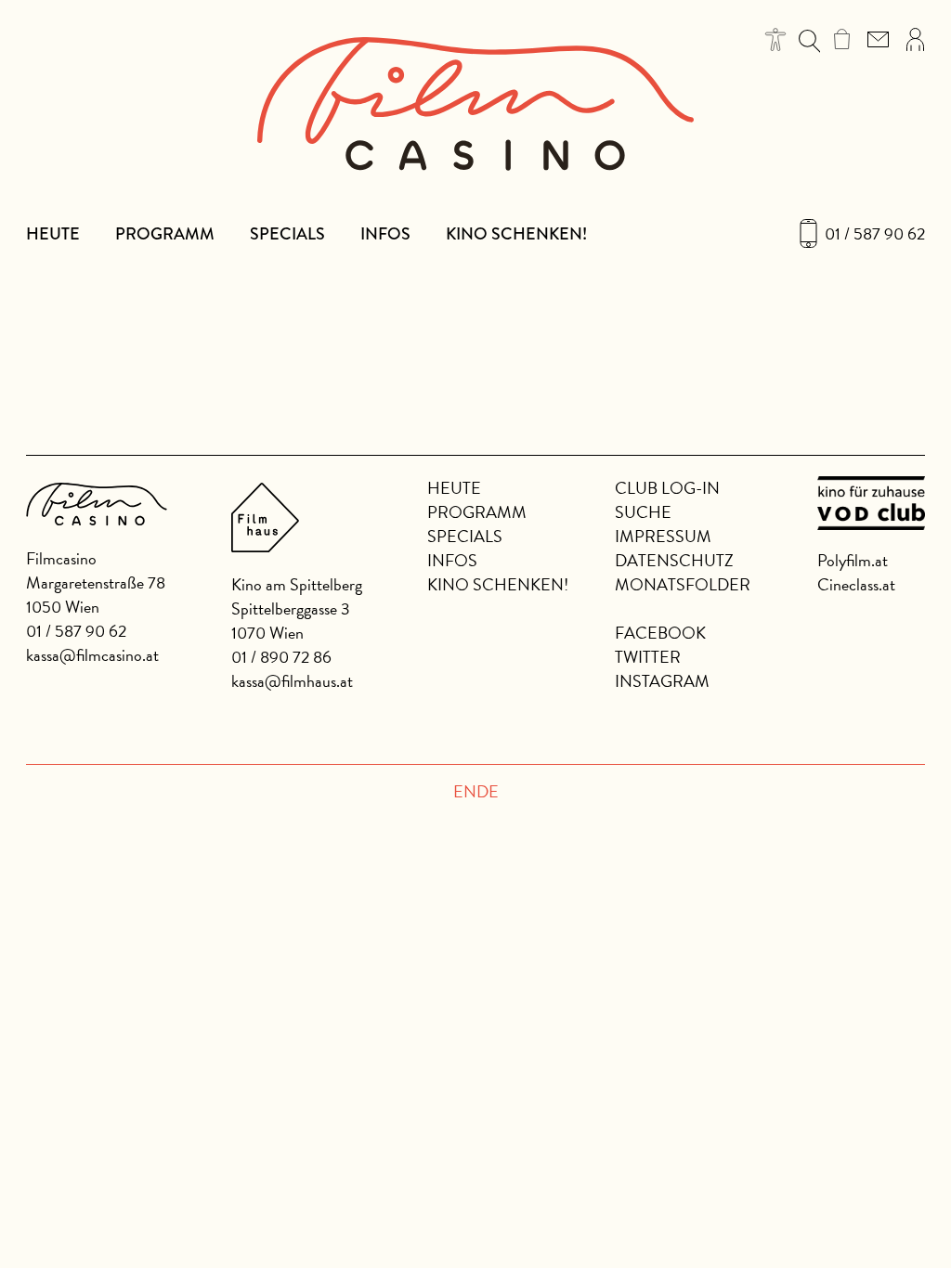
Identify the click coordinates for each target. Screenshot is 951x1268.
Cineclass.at (856, 584)
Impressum (663, 536)
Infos (385, 234)
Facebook (660, 632)
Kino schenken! (516, 234)
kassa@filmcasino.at (92, 654)
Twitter (648, 656)
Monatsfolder (682, 584)
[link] (842, 39)
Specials (287, 234)
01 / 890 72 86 (281, 656)
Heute (53, 234)
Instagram (662, 680)
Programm (165, 234)
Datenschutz (674, 560)
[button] (776, 39)
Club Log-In (667, 487)
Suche (643, 511)
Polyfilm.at (852, 560)
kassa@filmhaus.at (292, 680)
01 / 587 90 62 (875, 234)
